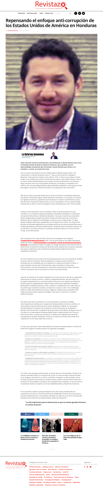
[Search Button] (70, 13)
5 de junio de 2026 (68, 433)
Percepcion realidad (35, 482)
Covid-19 (65, 472)
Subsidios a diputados (36, 485)
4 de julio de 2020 (25, 30)
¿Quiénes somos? (47, 467)
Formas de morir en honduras (63, 477)
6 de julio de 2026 (47, 433)
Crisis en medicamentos (36, 474)
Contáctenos (57, 472)
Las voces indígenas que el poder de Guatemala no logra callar (72, 437)
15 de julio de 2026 (25, 433)
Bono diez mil (52, 469)
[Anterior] (50, 449)
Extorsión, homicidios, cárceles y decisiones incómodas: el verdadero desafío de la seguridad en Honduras (50, 439)
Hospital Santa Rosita (36, 480)
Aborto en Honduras (61, 467)
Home (77, 477)
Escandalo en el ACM (35, 477)
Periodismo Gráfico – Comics (53, 482)
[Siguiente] (53, 449)
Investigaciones (32, 13)
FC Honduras (48, 477)
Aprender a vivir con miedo (37, 469)
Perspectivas (49, 13)
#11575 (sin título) (35, 467)
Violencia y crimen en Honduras (55, 485)
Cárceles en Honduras (65, 469)
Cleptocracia (47, 472)
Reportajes (21, 13)
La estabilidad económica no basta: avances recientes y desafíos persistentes (30, 437)
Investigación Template (52, 480)
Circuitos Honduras (35, 472)
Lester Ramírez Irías (13, 30)
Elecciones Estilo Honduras (60, 474)
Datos (41, 13)
